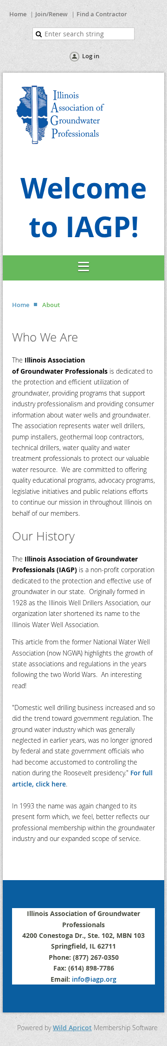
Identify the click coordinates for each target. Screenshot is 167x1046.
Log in (90, 56)
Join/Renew (51, 14)
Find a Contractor (102, 14)
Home (17, 14)
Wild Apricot (72, 1027)
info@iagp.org (94, 979)
